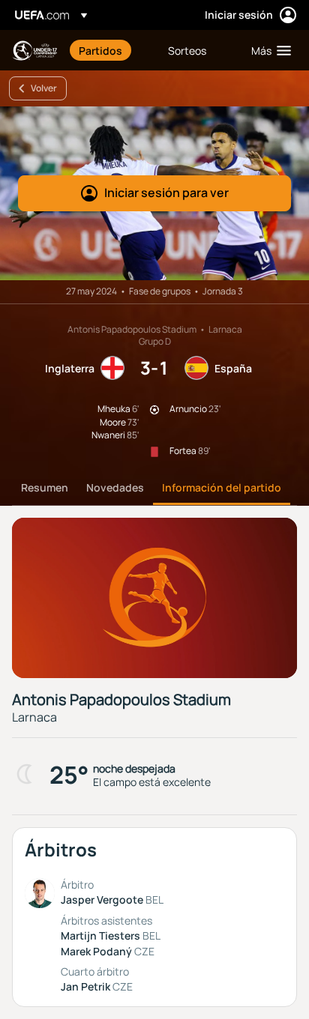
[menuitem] (110, 50)
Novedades (115, 487)
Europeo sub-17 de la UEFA (34, 50)
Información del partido (221, 487)
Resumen (44, 487)
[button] (268, 50)
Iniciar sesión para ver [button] (166, 192)
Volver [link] (44, 88)
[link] (100, 50)
